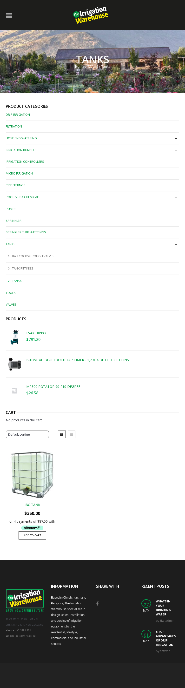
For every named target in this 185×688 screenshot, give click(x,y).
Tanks (17, 280)
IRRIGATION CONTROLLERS (25, 161)
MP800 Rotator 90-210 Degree (53, 386)
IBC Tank (32, 504)
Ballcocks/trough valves (33, 256)
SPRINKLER (13, 220)
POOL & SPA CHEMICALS (23, 197)
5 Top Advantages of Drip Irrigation (166, 638)
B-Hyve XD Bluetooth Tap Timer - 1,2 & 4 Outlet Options (77, 360)
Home (80, 66)
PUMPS (11, 209)
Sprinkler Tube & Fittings (26, 232)
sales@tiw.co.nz (21, 635)
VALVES (11, 304)
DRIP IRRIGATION (18, 114)
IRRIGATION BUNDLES (21, 150)
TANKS (92, 66)
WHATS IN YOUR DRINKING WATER (163, 607)
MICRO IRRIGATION (19, 173)
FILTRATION (14, 126)
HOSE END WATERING (21, 138)
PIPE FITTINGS (16, 185)
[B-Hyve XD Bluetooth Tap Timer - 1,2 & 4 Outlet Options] (14, 364)
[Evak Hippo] (14, 337)
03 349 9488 (18, 630)
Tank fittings (22, 268)
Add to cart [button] (32, 535)
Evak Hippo (36, 333)
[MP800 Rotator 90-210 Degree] (14, 390)
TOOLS (11, 292)
